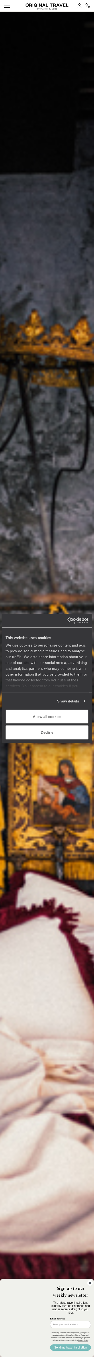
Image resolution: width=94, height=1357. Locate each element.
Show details (68, 701)
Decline (47, 732)
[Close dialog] (90, 1283)
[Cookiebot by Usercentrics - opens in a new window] (67, 620)
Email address (57, 1319)
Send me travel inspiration (70, 1347)
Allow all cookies (47, 716)
